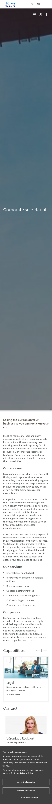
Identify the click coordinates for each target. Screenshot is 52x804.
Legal (10, 682)
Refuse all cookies (26, 790)
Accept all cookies (26, 782)
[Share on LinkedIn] (35, 14)
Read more (14, 694)
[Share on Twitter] (41, 14)
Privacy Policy (26, 773)
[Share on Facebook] (47, 14)
